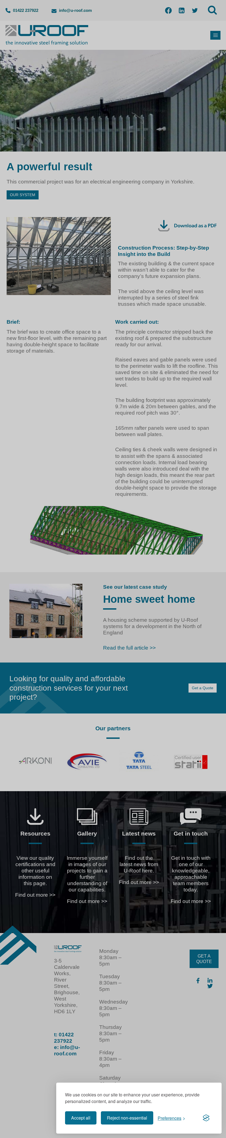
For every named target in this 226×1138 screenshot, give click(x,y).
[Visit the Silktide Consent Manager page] (206, 1118)
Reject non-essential (127, 1118)
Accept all (80, 1118)
